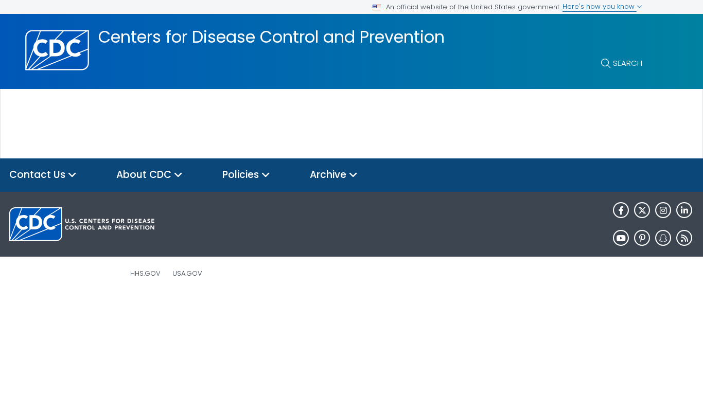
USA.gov (187, 273)
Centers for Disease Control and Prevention (271, 37)
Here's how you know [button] (600, 6)
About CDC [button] (145, 175)
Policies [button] (241, 175)
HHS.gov (145, 273)
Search (627, 63)
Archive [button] (329, 175)
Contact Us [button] (38, 175)
